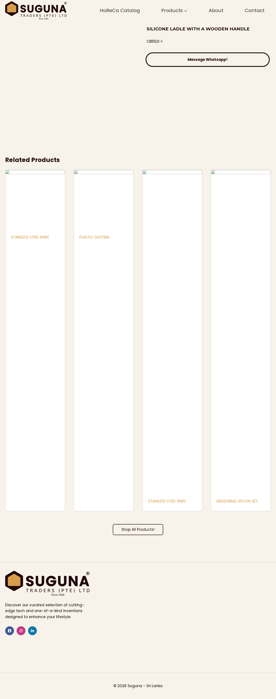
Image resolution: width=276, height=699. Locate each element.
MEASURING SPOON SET (237, 501)
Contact (255, 10)
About (216, 10)
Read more (20, 251)
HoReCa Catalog (120, 10)
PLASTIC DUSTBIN (94, 237)
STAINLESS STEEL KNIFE (30, 237)
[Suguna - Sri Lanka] (36, 10)
